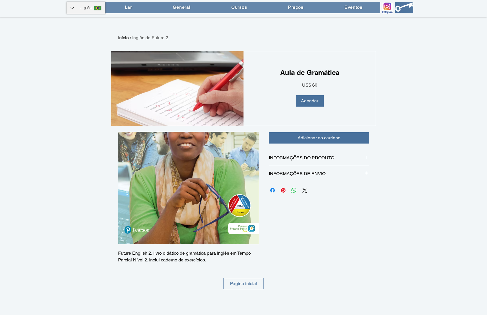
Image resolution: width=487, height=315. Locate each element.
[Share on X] (304, 190)
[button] (310, 101)
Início (123, 37)
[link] (309, 72)
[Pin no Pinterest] (283, 190)
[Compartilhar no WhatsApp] (294, 190)
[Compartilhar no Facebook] (272, 190)
